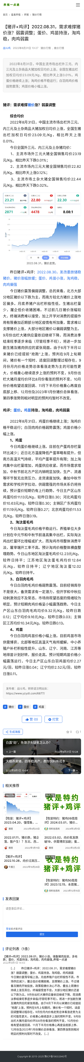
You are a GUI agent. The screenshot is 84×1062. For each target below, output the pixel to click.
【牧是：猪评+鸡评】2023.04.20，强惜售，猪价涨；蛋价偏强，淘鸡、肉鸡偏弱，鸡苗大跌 (21, 821)
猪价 (31, 105)
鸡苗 (27, 410)
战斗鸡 (7, 47)
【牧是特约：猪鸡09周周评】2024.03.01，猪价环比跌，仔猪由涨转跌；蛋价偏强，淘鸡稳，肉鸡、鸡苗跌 (62, 821)
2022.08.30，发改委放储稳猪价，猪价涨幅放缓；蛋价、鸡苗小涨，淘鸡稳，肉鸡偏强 (42, 278)
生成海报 (14, 731)
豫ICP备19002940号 (55, 1056)
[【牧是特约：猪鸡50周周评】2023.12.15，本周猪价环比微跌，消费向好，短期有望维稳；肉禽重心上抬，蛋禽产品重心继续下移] (62, 865)
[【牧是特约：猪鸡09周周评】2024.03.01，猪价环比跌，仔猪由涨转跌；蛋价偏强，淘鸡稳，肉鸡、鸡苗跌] (62, 803)
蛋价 (17, 410)
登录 (8, 928)
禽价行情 (59, 47)
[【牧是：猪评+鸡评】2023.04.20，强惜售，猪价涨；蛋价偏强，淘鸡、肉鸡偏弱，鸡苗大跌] (22, 803)
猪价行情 (46, 47)
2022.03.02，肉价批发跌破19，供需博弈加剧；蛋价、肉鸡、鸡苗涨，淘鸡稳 (62, 840)
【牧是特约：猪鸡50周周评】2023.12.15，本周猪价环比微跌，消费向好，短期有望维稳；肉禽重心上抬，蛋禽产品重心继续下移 (62, 882)
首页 (5, 14)
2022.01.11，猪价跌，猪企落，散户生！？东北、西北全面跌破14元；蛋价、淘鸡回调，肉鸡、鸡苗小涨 (22, 840)
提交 (42, 934)
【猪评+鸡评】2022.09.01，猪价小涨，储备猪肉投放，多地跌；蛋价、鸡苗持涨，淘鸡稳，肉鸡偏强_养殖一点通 (40, 958)
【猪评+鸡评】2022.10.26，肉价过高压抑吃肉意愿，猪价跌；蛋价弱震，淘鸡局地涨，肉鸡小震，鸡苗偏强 (21, 859)
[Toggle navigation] (78, 4)
